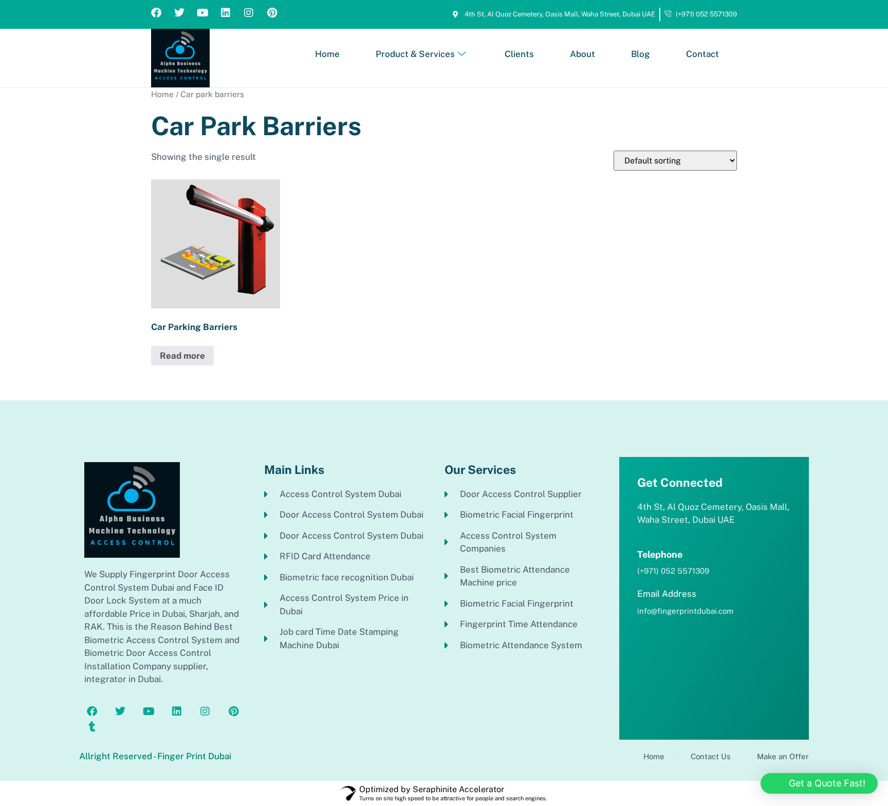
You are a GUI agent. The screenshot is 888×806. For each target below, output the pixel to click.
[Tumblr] (92, 727)
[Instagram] (249, 13)
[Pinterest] (272, 13)
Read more (182, 356)
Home (327, 54)
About (582, 54)
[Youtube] (202, 13)
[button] (819, 783)
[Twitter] (179, 13)
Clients (519, 54)
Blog (640, 54)
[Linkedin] (225, 13)
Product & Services (415, 54)
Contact (702, 54)
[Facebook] (156, 13)
